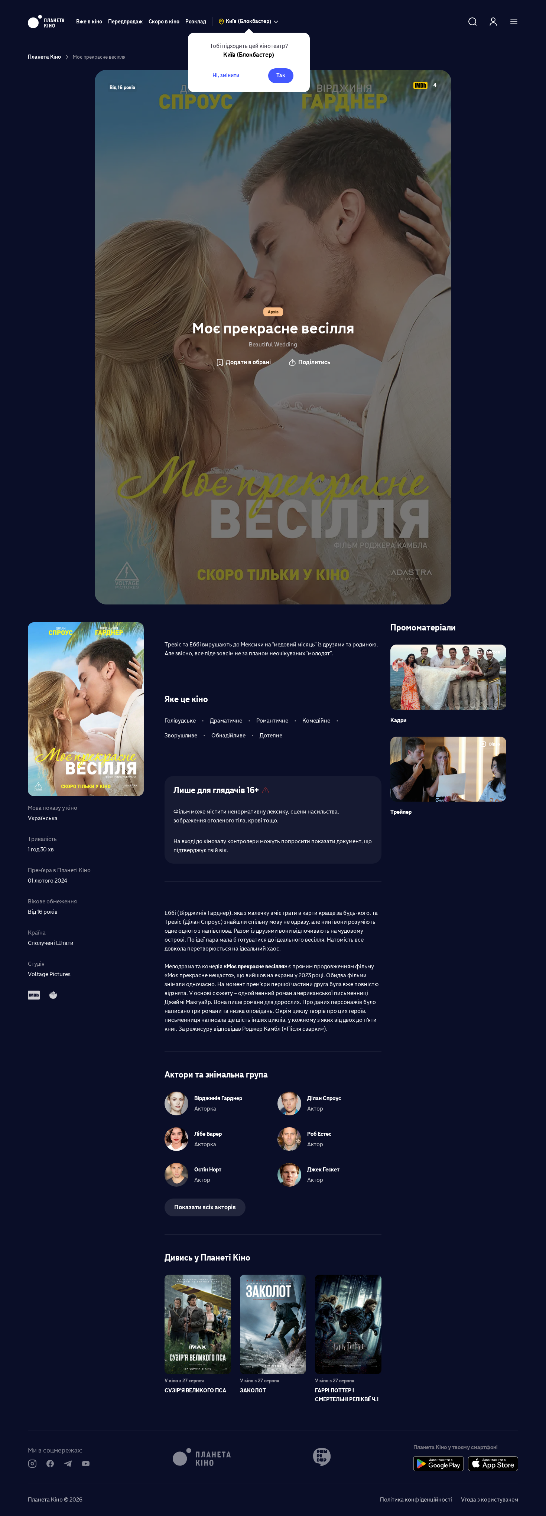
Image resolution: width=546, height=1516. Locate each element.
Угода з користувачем (489, 1499)
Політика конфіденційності (416, 1499)
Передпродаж (125, 22)
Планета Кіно (44, 57)
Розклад (195, 22)
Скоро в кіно (164, 22)
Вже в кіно (89, 22)
